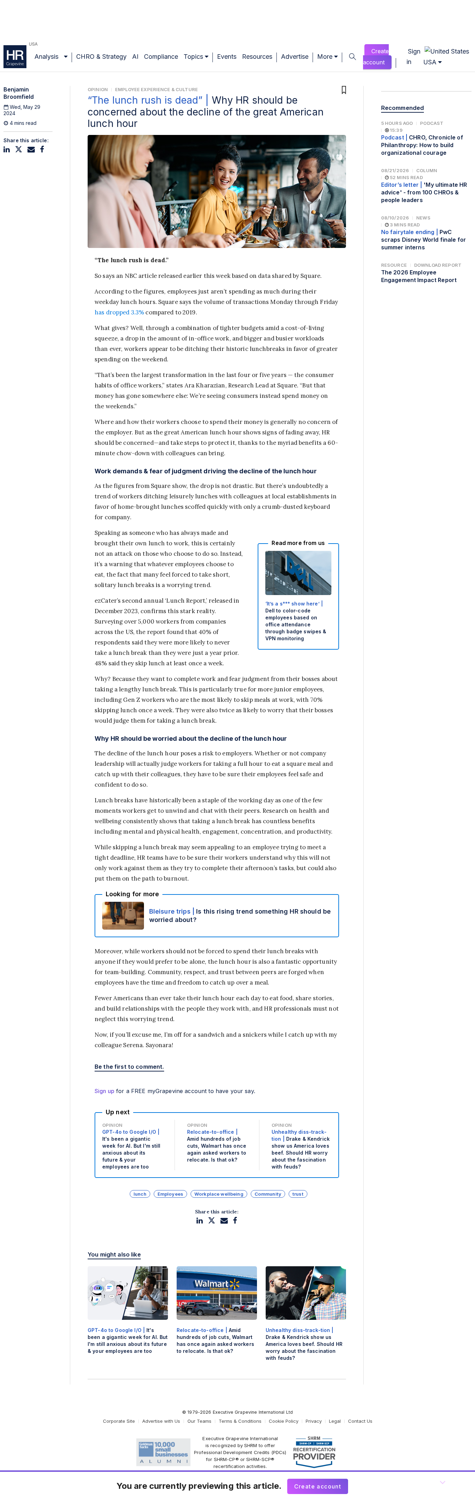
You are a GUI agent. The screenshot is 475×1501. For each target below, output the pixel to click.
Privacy (314, 1421)
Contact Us (360, 1421)
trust (298, 1194)
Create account (376, 57)
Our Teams (199, 1421)
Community (268, 1194)
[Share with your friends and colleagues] (31, 149)
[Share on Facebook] (42, 149)
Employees (170, 1194)
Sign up (104, 1090)
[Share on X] (18, 149)
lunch (140, 1194)
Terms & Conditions (240, 1421)
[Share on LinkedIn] (6, 149)
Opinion (98, 89)
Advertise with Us (161, 1421)
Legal (335, 1421)
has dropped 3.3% (119, 312)
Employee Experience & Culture (156, 89)
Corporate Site (119, 1421)
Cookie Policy (283, 1421)
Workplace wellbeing (218, 1194)
